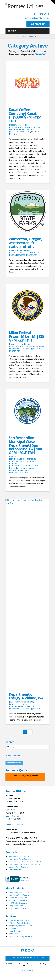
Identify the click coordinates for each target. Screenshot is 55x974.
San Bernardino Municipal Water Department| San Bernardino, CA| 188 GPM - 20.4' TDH (25, 445)
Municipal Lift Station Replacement (24, 466)
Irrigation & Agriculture (20, 132)
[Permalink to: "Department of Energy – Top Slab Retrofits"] (28, 594)
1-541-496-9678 (40, 13)
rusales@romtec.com (37, 18)
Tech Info (14, 134)
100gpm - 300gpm (16, 250)
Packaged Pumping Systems (20, 936)
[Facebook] (22, 950)
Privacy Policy (27, 970)
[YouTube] (29, 950)
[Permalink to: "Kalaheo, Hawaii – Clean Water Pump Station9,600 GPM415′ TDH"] (28, 83)
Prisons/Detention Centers (21, 346)
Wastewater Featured (19, 473)
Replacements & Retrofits (20, 349)
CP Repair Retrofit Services (19, 923)
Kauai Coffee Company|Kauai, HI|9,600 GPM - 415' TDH (25, 115)
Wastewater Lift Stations (18, 856)
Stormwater (13, 933)
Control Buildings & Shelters (20, 892)
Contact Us (10, 810)
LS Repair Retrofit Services (19, 920)
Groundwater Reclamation (21, 129)
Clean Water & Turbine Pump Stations (24, 864)
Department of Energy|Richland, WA (26, 696)
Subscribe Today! (14, 762)
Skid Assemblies (15, 869)
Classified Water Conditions (21, 702)
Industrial (35, 461)
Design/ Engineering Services (20, 925)
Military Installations (19, 704)
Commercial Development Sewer (23, 459)
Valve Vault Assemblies (17, 897)
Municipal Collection (19, 706)
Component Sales (15, 905)
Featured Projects (37, 127)
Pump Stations (14, 931)
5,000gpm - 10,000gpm (18, 125)
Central (28, 344)
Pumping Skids (39, 346)
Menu (13, 31)
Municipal (35, 253)
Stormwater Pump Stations (19, 859)
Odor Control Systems (17, 900)
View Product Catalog (17, 908)
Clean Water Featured (19, 127)
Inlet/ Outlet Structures (17, 903)
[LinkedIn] (26, 950)
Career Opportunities (14, 824)
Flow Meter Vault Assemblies (20, 895)
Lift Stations (13, 928)
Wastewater (32, 255)
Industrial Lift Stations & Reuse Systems (25, 861)
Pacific (12, 255)
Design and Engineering (19, 253)
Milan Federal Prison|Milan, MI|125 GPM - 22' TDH (26, 336)
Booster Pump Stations (18, 867)
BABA (27, 250)
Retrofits (36, 132)
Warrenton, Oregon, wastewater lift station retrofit (25, 242)
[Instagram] (32, 950)
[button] (52, 2)
